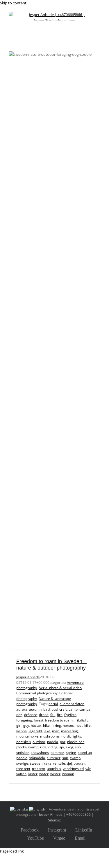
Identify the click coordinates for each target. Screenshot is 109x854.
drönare (30, 714)
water (44, 773)
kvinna (21, 730)
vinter (32, 773)
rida (43, 747)
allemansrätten (72, 703)
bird (46, 709)
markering (69, 730)
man (55, 730)
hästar (36, 725)
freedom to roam (59, 720)
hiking (56, 725)
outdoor (39, 741)
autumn (35, 709)
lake (47, 730)
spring (71, 752)
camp (73, 709)
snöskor (22, 752)
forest (38, 720)
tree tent (23, 768)
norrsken (23, 741)
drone (44, 714)
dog (19, 714)
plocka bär (75, 741)
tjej (69, 763)
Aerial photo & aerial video (60, 687)
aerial (53, 703)
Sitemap (54, 820)
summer (53, 757)
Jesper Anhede (28, 677)
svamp (75, 757)
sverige (22, 763)
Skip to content (13, 3)
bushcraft (59, 709)
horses (68, 725)
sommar (57, 752)
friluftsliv (81, 720)
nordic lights (71, 736)
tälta (47, 763)
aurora (21, 709)
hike (46, 725)
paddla (52, 741)
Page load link (12, 851)
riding (53, 747)
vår (88, 768)
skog (69, 747)
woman (68, 773)
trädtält (79, 763)
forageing (24, 720)
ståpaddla (37, 757)
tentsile (59, 763)
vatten (21, 773)
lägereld (35, 730)
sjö (61, 747)
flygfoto (70, 714)
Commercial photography (37, 693)
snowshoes (40, 752)
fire (59, 714)
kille (87, 725)
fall (52, 714)
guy (26, 725)
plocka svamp (27, 747)
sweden (36, 763)
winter (55, 773)
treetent (38, 768)
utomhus (54, 768)
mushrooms (50, 736)
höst (79, 725)
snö (78, 747)
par (62, 741)
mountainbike (27, 736)
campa (84, 709)
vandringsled (73, 768)
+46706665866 (78, 814)
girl (19, 725)
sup (65, 757)
